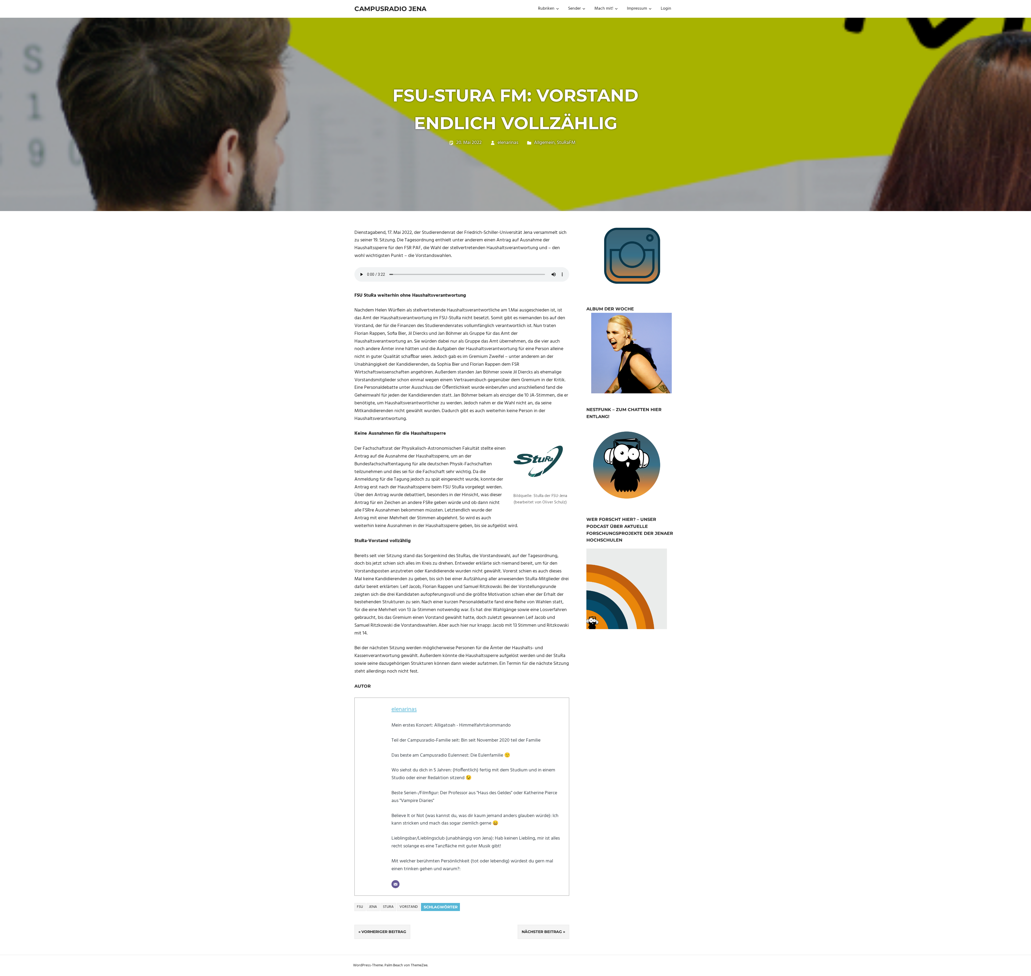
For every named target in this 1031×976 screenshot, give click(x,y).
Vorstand (409, 907)
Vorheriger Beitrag (383, 931)
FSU (360, 907)
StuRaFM (566, 143)
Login (666, 8)
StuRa (388, 907)
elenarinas (508, 143)
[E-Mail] (395, 884)
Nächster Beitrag (542, 931)
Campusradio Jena (390, 9)
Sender (574, 8)
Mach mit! (603, 8)
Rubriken (546, 8)
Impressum (637, 8)
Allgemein (544, 143)
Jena (373, 907)
